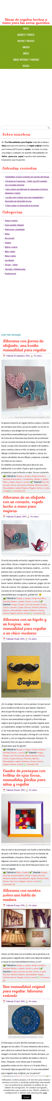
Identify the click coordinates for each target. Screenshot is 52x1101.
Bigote (28, 756)
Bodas (26, 66)
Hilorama (39, 485)
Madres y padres (26, 34)
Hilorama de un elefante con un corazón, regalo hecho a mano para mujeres (24, 504)
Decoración (22, 485)
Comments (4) (19, 491)
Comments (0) (39, 613)
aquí (45, 1093)
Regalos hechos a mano (39, 488)
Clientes (8, 242)
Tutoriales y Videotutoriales (15, 269)
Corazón (13, 607)
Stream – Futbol (11, 264)
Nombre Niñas (43, 878)
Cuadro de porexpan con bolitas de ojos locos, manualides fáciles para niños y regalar (24, 777)
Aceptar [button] (26, 1097)
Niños (26, 53)
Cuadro (20, 607)
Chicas (13, 485)
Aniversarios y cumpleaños (15, 229)
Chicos (6, 607)
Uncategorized (10, 273)
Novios (6, 613)
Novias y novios (26, 41)
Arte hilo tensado (32, 604)
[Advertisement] (26, 97)
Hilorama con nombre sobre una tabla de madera (22, 895)
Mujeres (25, 488)
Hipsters (6, 610)
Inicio (26, 28)
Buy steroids (9, 238)
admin (39, 355)
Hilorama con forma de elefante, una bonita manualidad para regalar (24, 346)
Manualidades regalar (12, 488)
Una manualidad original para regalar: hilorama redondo (24, 991)
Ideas (45, 485)
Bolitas (21, 875)
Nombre (6, 977)
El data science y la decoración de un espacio (22, 205)
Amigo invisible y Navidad (26, 59)
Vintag (5, 491)
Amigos (21, 604)
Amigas (26, 47)
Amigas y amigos (11, 220)
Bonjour (34, 756)
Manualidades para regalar (26, 9)
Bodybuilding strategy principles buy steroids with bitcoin (27, 176)
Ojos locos (14, 881)
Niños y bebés (10, 251)
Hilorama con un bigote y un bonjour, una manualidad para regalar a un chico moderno (24, 626)
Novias (41, 610)
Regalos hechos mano (19, 613)
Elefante (30, 485)
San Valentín (9, 260)
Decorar (27, 607)
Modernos (33, 610)
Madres (14, 878)
